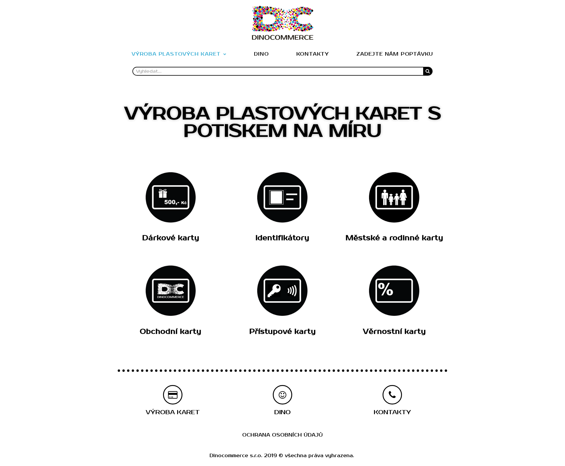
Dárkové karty (170, 237)
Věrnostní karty (394, 331)
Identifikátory (282, 237)
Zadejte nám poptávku (394, 54)
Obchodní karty (170, 331)
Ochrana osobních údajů (282, 435)
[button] (173, 412)
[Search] (427, 71)
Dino (261, 54)
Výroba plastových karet (176, 54)
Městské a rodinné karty (394, 237)
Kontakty (312, 54)
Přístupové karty (282, 331)
